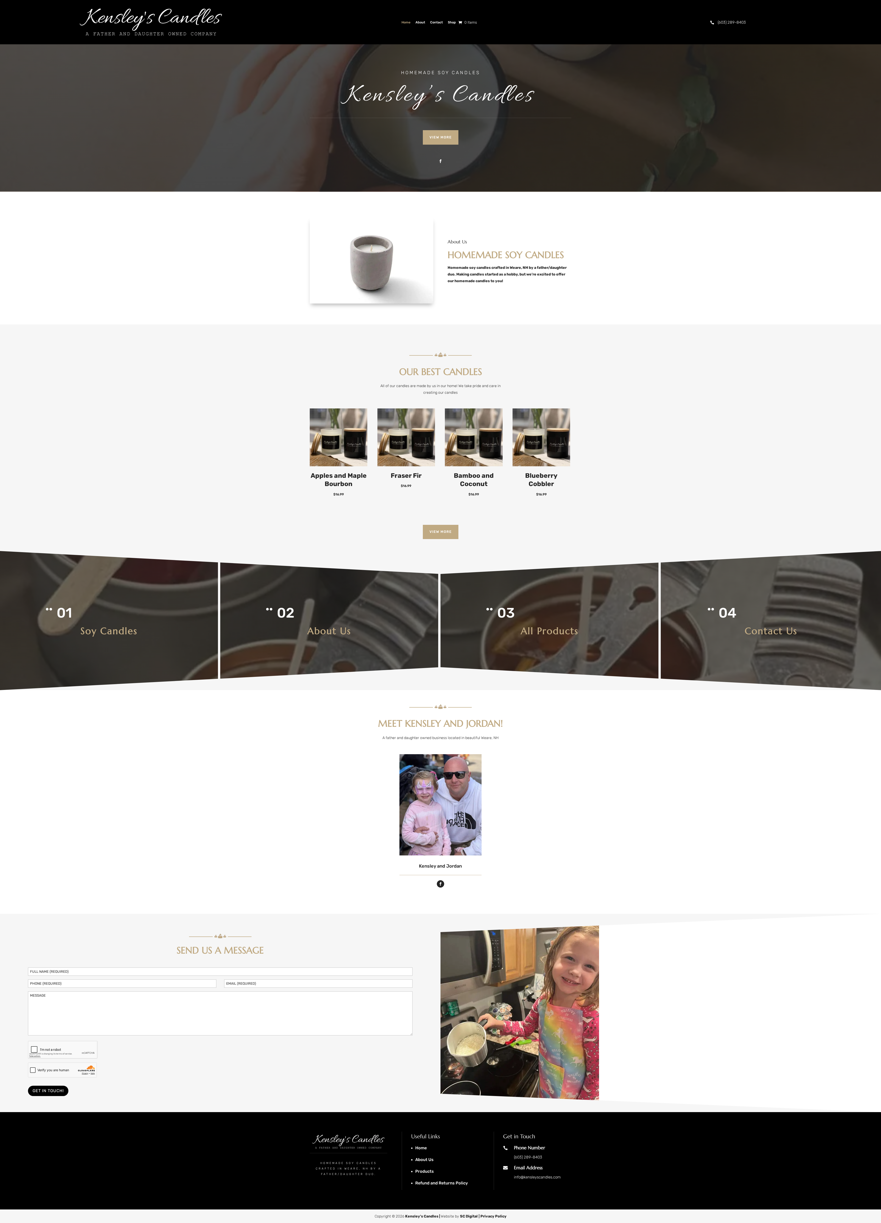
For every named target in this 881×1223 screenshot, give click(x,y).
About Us (424, 1159)
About (420, 22)
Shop (452, 22)
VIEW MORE (440, 137)
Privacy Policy (493, 1216)
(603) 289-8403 (732, 22)
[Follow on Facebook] (440, 161)
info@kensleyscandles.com (537, 1177)
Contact (436, 22)
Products (424, 1171)
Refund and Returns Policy (441, 1183)
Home (405, 22)
